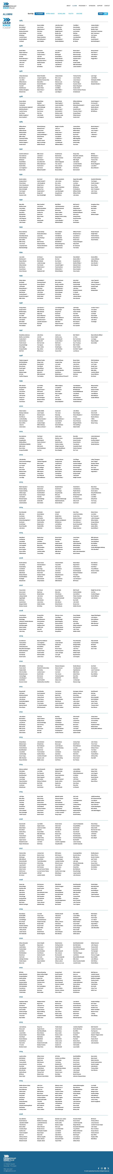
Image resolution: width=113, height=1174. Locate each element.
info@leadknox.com (10, 1171)
